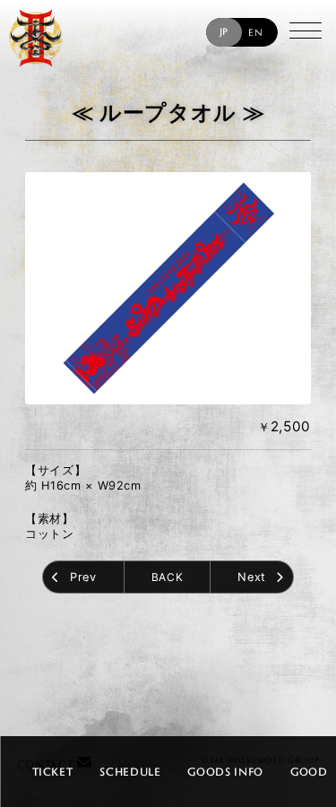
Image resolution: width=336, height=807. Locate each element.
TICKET (52, 771)
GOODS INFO (225, 771)
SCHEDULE (129, 771)
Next (251, 577)
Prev (83, 577)
